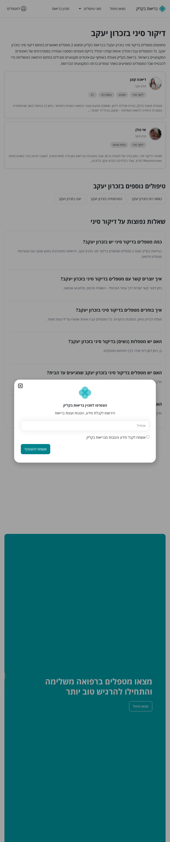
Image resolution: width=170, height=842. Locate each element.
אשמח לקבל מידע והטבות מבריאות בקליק (115, 437)
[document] (85, 421)
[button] (20, 386)
